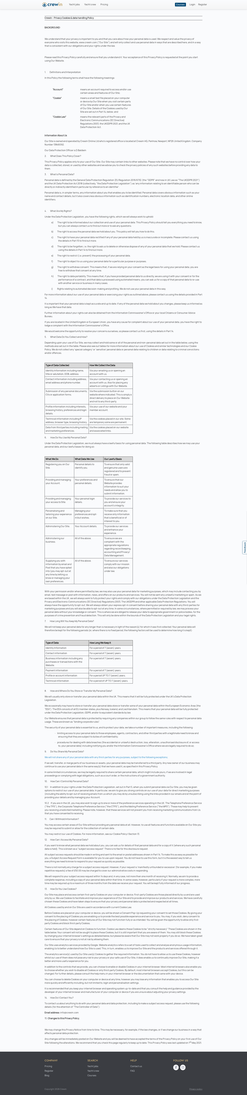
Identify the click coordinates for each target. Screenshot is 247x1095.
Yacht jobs (74, 4)
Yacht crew (90, 4)
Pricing (104, 4)
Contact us (136, 1066)
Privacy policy (195, 1089)
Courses (180, 4)
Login (192, 4)
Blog (47, 1075)
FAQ (132, 1070)
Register (202, 4)
